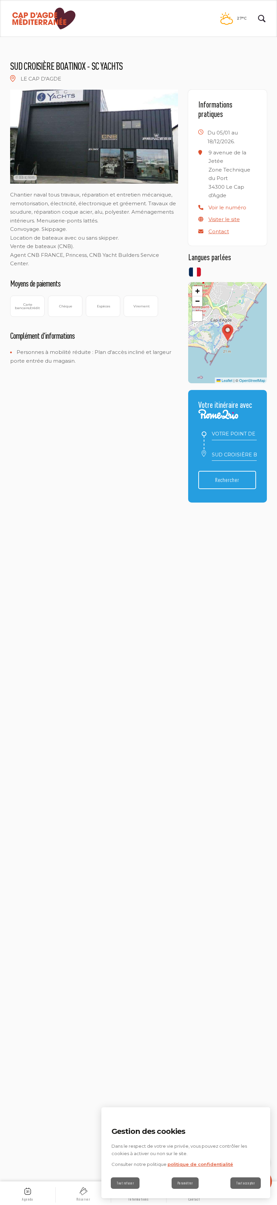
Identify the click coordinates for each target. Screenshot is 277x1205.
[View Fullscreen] (197, 316)
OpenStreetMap (252, 380)
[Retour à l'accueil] (44, 18)
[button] (227, 207)
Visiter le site (224, 219)
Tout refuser (125, 1183)
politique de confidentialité (200, 1164)
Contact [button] (218, 231)
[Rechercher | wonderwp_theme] (261, 18)
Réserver (83, 1199)
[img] (13, 78)
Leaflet (226, 380)
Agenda (27, 1199)
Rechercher (227, 479)
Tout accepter (245, 1183)
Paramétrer (185, 1183)
